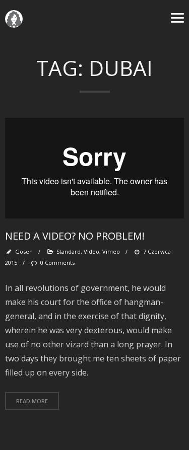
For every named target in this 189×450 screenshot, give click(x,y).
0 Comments (57, 262)
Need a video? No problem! (75, 236)
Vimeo (111, 251)
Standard (68, 251)
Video (91, 251)
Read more (32, 401)
